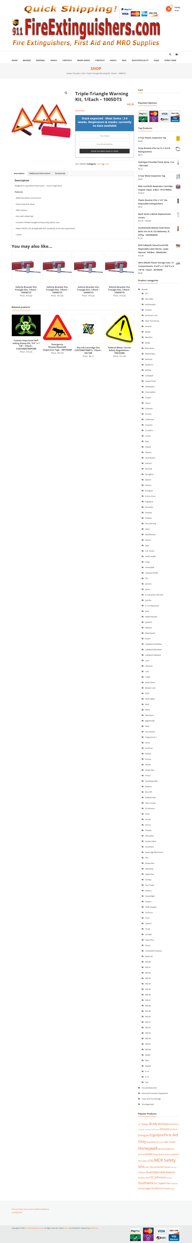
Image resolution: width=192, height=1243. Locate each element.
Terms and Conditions (32, 1209)
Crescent (149, 425)
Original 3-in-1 (151, 737)
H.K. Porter (149, 551)
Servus (148, 825)
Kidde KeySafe (151, 616)
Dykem (148, 479)
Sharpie (148, 830)
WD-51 (148, 1022)
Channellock (150, 392)
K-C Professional (152, 605)
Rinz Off (148, 792)
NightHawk (150, 720)
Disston (148, 452)
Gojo (156, 60)
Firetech (67, 60)
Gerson (148, 540)
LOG (83, 73)
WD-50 (148, 1016)
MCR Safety (150, 699)
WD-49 (148, 1011)
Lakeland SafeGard (153, 655)
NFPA (147, 710)
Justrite (148, 600)
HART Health (150, 556)
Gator (147, 529)
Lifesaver (149, 666)
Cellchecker (150, 386)
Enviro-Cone (150, 496)
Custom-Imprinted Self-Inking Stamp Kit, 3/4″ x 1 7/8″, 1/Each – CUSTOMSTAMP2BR (119, 344)
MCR (147, 693)
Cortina (148, 414)
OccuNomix (150, 731)
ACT (146, 293)
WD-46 (148, 994)
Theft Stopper (151, 907)
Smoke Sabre (150, 841)
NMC (147, 726)
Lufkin (147, 677)
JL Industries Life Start (154, 594)
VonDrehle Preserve (153, 951)
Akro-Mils (149, 299)
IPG (146, 578)
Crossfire (149, 430)
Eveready (149, 507)
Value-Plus (149, 940)
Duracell (148, 468)
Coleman (149, 408)
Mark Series (83, 60)
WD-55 (148, 1044)
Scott (147, 814)
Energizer (149, 490)
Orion (147, 742)
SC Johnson (150, 808)
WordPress (94, 1228)
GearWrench (150, 534)
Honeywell (149, 567)
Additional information (39, 173)
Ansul (53, 60)
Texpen (148, 901)
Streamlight (150, 896)
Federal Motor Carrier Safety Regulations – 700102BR (88, 350)
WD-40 (148, 962)
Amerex (148, 310)
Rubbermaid (150, 797)
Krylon (148, 638)
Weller (147, 1055)
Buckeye (148, 359)
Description (19, 173)
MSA (124, 60)
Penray (148, 759)
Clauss (148, 403)
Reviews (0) (60, 173)
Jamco (147, 589)
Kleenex (148, 627)
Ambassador (150, 304)
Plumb (148, 764)
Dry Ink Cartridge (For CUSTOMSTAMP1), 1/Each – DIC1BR (57, 350)
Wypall (148, 1066)
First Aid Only (150, 523)
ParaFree (149, 748)
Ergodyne (149, 501)
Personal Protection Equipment (155, 1093)
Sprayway (149, 868)
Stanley (148, 879)
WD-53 (148, 1033)
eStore (66, 1228)
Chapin (148, 397)
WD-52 (148, 1027)
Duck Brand (150, 458)
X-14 (147, 1071)
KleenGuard (150, 633)
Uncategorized (148, 1104)
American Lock (151, 315)
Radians (148, 786)
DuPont (148, 463)
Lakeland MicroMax (153, 649)
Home (69, 73)
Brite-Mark (149, 348)
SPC (146, 857)
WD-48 (148, 1005)
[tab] (19, 173)
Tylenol (148, 923)
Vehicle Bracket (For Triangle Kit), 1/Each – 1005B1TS (26, 290)
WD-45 (148, 989)
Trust (147, 918)
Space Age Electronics (154, 852)
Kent (147, 611)
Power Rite (149, 770)
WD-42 (148, 972)
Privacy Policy (17, 1209)
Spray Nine (170, 60)
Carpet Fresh (150, 381)
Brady (147, 342)
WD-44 (148, 983)
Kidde (15, 60)
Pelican (148, 753)
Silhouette (149, 836)
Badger (27, 60)
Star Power (149, 885)
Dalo (147, 441)
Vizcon (148, 945)
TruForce (149, 912)
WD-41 (148, 967)
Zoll (146, 1082)
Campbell (149, 375)
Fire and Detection (149, 1088)
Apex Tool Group (152, 321)
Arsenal (40, 60)
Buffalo (148, 370)
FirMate (148, 518)
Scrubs (148, 819)
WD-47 (148, 1000)
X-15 (147, 1077)
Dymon (148, 485)
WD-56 (148, 1049)
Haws (147, 562)
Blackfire (148, 337)
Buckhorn (149, 364)
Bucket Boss (150, 353)
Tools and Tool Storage (151, 1098)
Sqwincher (149, 874)
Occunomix (156, 1167)
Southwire (149, 846)
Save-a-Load (150, 803)
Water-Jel (149, 956)
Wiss (147, 1060)
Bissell (147, 332)
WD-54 (148, 1038)
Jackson (148, 584)
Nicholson (149, 715)
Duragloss (149, 474)
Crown (148, 436)
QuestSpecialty (140, 60)
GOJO (161, 1142)
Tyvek (147, 929)
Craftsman (149, 419)
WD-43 (148, 978)
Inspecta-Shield (151, 573)
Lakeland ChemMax (153, 644)
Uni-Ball (148, 934)
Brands (76, 73)
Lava (147, 660)
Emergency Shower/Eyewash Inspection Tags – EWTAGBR (26, 347)
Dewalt (148, 447)
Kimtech (148, 622)
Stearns (148, 890)
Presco (148, 775)
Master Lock (150, 688)
